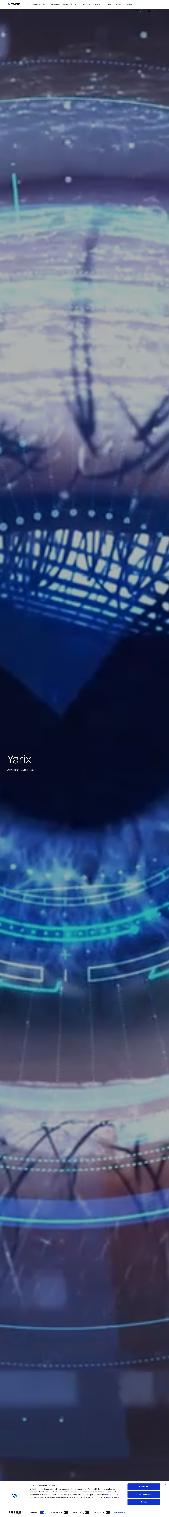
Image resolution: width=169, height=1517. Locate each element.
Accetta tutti (144, 1487)
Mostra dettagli (120, 1512)
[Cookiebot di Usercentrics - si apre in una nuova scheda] (15, 1512)
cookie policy (113, 1497)
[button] (138, 10)
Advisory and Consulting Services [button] (63, 4)
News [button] (118, 4)
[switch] (64, 1512)
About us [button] (86, 4)
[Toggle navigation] (159, 10)
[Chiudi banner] (165, 1484)
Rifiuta (144, 1502)
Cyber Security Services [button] (35, 4)
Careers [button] (129, 4)
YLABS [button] (108, 4)
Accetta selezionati (144, 1494)
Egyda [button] (97, 4)
